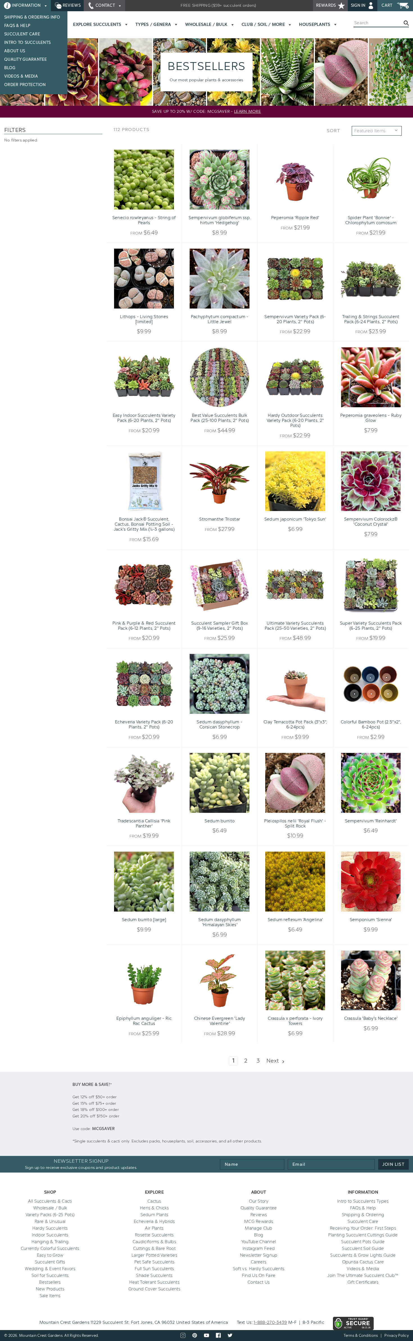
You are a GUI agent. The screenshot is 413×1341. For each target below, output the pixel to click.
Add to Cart (210, 209)
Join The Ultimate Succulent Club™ (362, 1275)
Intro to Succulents (27, 42)
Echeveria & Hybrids (154, 1221)
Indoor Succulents (50, 1235)
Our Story (258, 1201)
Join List (393, 1164)
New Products (50, 1289)
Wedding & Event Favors (50, 1268)
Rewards (326, 5)
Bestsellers (50, 1282)
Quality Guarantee (25, 59)
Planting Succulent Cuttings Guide (363, 1235)
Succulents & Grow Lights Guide (363, 1255)
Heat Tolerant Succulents (154, 1282)
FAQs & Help (17, 25)
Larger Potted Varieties (154, 1255)
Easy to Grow (50, 1255)
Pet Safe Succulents (154, 1261)
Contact (105, 5)
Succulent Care (22, 34)
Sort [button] (333, 131)
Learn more (247, 111)
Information (26, 5)
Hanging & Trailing (50, 1241)
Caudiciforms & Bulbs (154, 1241)
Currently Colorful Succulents (50, 1248)
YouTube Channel (258, 1241)
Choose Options (144, 209)
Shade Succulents (154, 1275)
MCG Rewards (258, 1221)
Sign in (359, 5)
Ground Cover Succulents (154, 1289)
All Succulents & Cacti (50, 1201)
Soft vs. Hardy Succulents (259, 1268)
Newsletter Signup (259, 1255)
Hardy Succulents (50, 1228)
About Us (14, 51)
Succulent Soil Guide (363, 1248)
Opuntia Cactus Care (363, 1261)
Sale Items (50, 1295)
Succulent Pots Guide (363, 1241)
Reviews (71, 5)
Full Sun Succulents (154, 1268)
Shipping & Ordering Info (32, 17)
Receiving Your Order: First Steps (363, 1228)
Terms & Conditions (361, 1335)
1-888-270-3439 (270, 1322)
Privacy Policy (396, 1335)
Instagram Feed (258, 1248)
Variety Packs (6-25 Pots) (50, 1214)
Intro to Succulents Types (363, 1201)
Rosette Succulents (154, 1235)
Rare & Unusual (50, 1221)
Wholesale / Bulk (50, 1207)
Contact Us (259, 1282)
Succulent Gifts (50, 1261)
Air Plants (154, 1228)
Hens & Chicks (154, 1207)
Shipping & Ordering (363, 1214)
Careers (258, 1261)
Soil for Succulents (50, 1275)
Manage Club (258, 1228)
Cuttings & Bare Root (154, 1248)
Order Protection (25, 84)
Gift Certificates (363, 1282)
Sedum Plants (154, 1214)
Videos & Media (21, 76)
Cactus (154, 1201)
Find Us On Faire (259, 1275)
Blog (9, 68)
